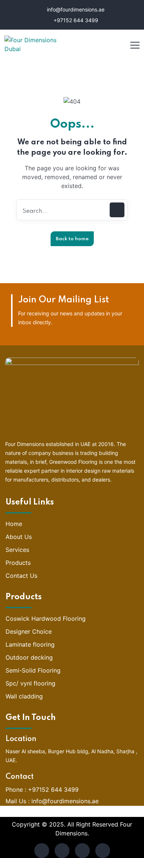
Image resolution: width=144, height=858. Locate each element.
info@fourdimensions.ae (74, 9)
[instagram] (102, 850)
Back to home (72, 239)
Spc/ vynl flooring (30, 683)
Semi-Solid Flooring (33, 670)
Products (18, 562)
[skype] (82, 850)
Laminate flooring (30, 644)
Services (17, 549)
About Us (19, 536)
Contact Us (21, 575)
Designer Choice (29, 631)
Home (14, 523)
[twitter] (62, 850)
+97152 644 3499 (75, 20)
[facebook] (41, 850)
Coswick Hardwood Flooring (46, 618)
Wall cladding (24, 696)
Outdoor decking (29, 657)
